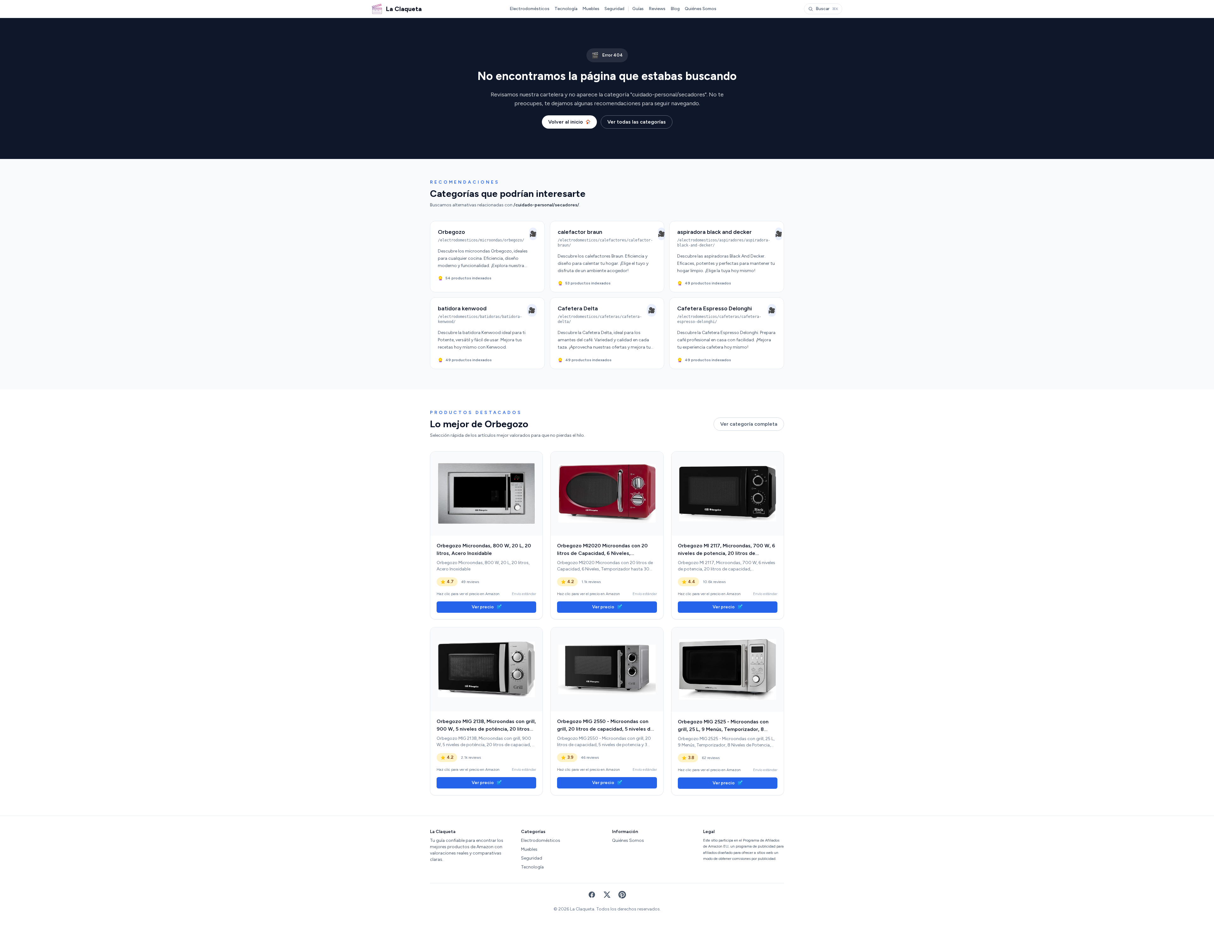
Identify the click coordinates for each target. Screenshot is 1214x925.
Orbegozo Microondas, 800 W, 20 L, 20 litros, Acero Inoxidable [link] (484, 549)
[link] (486, 494)
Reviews (657, 8)
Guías (638, 8)
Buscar (827, 8)
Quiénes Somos (700, 8)
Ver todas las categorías (636, 122)
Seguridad (614, 8)
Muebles (590, 8)
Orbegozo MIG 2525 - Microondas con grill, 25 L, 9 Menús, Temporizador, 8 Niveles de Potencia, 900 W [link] (723, 726)
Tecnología (566, 8)
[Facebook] (592, 894)
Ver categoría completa (748, 424)
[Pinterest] (622, 894)
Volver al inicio (565, 122)
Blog (675, 8)
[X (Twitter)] (607, 894)
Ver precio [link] (483, 607)
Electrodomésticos (529, 8)
